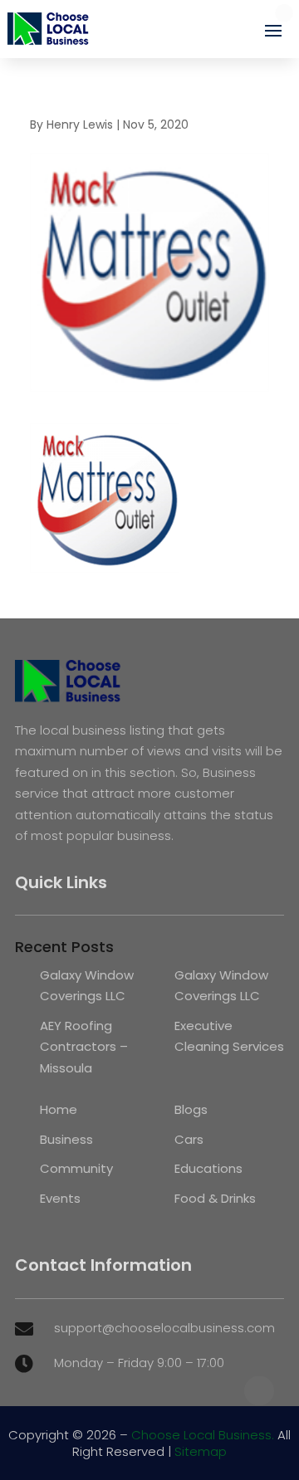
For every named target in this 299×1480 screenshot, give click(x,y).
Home (58, 1109)
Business (66, 1139)
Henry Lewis (80, 124)
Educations (208, 1168)
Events (60, 1198)
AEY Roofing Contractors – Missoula (84, 1047)
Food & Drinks (215, 1198)
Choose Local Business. (202, 1434)
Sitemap (200, 1451)
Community (76, 1168)
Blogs (191, 1109)
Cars (188, 1139)
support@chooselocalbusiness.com (164, 1327)
